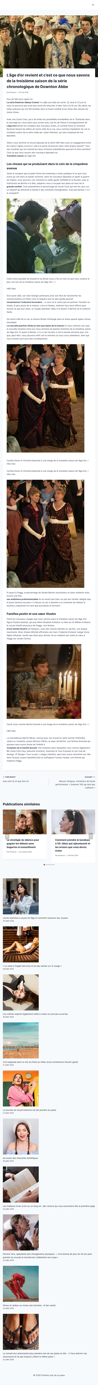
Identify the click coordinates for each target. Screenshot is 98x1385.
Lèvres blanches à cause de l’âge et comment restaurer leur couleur (35, 918)
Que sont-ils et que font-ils (16, 779)
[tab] (44, 864)
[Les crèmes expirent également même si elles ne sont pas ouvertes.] (49, 992)
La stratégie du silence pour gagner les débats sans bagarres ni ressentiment (23, 843)
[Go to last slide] (7, 836)
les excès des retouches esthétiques (20, 1158)
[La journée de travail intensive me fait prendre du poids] (49, 1088)
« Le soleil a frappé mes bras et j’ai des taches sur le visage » (32, 966)
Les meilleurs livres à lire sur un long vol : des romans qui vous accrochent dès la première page (49, 1206)
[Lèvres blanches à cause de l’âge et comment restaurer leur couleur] (49, 896)
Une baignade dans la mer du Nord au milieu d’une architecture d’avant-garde (40, 1062)
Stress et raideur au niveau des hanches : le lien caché (29, 1305)
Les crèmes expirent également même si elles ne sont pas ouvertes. (35, 1014)
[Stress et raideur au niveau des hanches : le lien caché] (49, 1284)
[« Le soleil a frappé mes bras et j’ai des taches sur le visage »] (49, 944)
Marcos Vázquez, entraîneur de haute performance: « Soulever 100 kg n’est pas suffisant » (75, 782)
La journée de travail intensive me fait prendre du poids (29, 1110)
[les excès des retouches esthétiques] (49, 1136)
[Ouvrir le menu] (93, 5)
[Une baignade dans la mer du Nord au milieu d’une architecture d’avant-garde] (49, 1040)
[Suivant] (91, 836)
